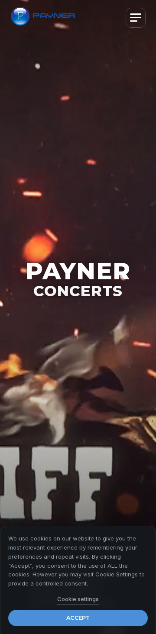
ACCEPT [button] (78, 618)
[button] (136, 18)
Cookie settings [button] (78, 598)
